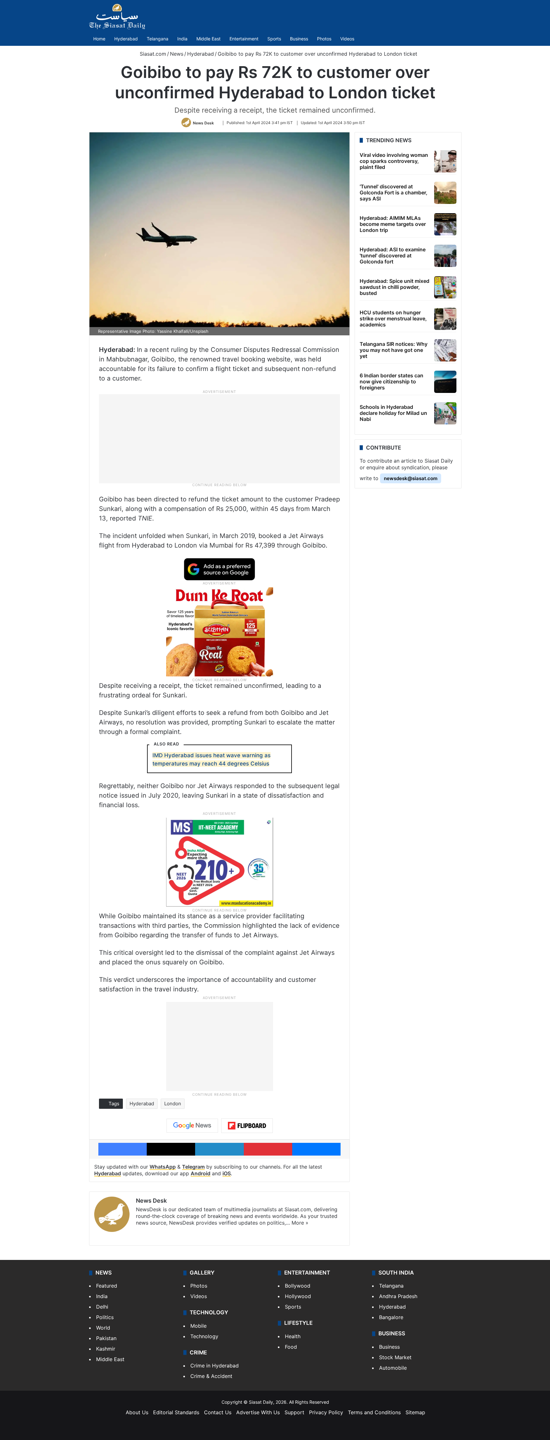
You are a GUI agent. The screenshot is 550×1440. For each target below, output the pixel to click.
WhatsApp (163, 1167)
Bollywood (297, 1286)
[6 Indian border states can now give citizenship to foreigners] (445, 382)
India (182, 38)
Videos (347, 38)
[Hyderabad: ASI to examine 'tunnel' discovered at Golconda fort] (445, 256)
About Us (137, 1412)
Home (99, 38)
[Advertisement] (219, 438)
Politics (105, 1317)
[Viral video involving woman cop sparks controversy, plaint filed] (445, 161)
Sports (274, 38)
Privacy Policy (326, 1412)
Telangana (157, 38)
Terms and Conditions (374, 1412)
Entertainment (243, 38)
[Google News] (192, 1126)
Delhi (102, 1307)
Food (291, 1347)
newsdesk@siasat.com (410, 478)
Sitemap (415, 1412)
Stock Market (395, 1357)
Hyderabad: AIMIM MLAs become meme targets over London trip (393, 224)
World (103, 1328)
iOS (226, 1173)
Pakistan (106, 1338)
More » (300, 1223)
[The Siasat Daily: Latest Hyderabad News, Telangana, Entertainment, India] (117, 16)
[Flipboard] (247, 1125)
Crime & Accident (211, 1376)
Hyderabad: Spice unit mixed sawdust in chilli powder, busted (394, 287)
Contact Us (217, 1412)
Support (294, 1412)
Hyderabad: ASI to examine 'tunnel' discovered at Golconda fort (393, 255)
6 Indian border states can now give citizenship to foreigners (391, 381)
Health (292, 1336)
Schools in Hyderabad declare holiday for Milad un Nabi (393, 413)
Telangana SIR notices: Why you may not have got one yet (393, 350)
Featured (106, 1286)
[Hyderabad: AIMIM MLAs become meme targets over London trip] (445, 224)
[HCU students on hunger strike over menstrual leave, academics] (445, 319)
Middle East (208, 38)
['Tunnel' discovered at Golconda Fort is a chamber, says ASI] (445, 193)
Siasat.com (152, 54)
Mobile (198, 1326)
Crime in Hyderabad (214, 1365)
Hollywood (298, 1296)
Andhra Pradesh (398, 1296)
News (176, 54)
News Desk (203, 122)
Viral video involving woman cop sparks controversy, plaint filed (394, 161)
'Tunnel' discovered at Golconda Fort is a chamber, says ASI (393, 192)
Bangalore (391, 1317)
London (172, 1104)
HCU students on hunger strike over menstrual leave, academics (393, 318)
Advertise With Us (258, 1412)
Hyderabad (126, 38)
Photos (324, 38)
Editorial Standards (176, 1412)
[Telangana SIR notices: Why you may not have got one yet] (445, 350)
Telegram (193, 1167)
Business (299, 38)
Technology (204, 1336)
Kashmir (105, 1349)
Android (200, 1173)
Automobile (393, 1368)
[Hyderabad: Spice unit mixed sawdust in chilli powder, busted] (445, 287)
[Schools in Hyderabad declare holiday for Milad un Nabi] (445, 413)
